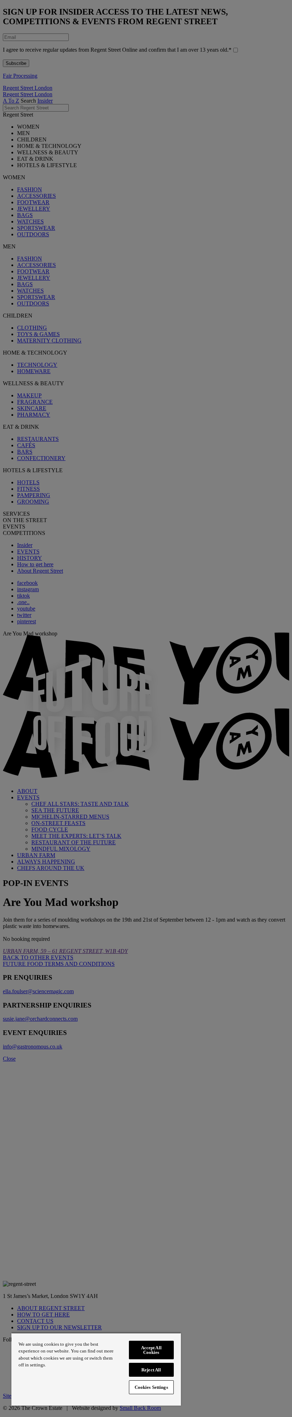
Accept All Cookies (151, 1350)
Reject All (151, 1369)
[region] (96, 1369)
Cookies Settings (151, 1387)
